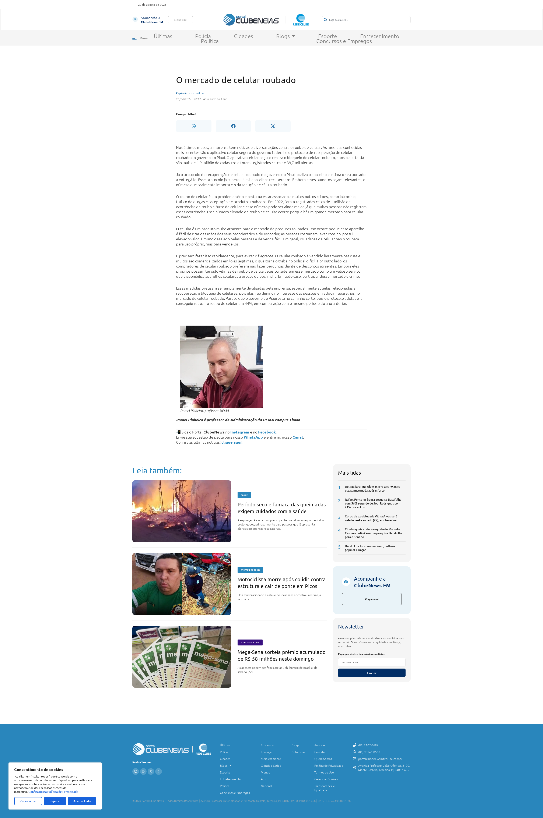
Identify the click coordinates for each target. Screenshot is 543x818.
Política (210, 41)
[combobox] (366, 19)
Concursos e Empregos (344, 41)
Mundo (265, 772)
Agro (264, 779)
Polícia (203, 36)
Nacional (266, 786)
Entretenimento (379, 36)
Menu (144, 38)
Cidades (243, 36)
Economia (267, 745)
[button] (194, 126)
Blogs (283, 36)
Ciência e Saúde (271, 765)
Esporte (327, 36)
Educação (267, 752)
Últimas (163, 36)
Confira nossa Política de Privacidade (53, 792)
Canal (297, 437)
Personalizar (28, 801)
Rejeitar (55, 801)
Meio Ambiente (271, 759)
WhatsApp (253, 437)
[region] (55, 786)
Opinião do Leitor (190, 93)
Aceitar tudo (82, 801)
